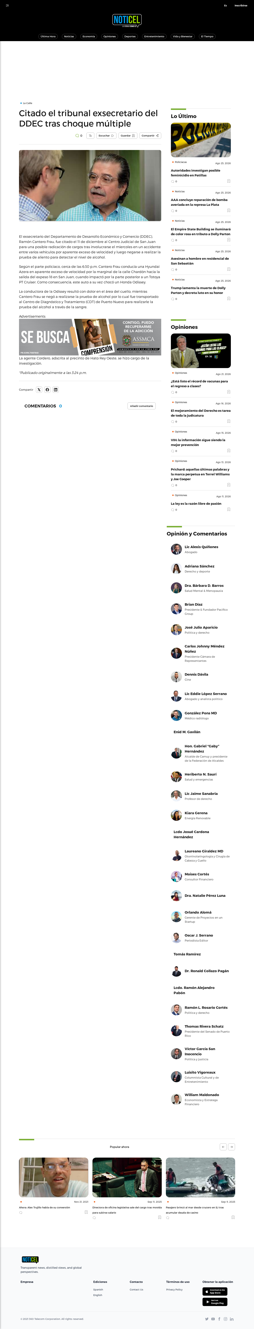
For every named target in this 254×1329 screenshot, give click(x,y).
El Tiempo (207, 36)
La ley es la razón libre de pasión (196, 503)
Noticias (69, 36)
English (97, 1295)
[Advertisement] (127, 67)
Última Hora (48, 36)
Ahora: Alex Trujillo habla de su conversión (44, 1207)
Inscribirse (241, 5)
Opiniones (110, 36)
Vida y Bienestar (182, 36)
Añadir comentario (141, 406)
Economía (89, 36)
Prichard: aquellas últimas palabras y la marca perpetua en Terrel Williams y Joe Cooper (200, 474)
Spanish (98, 1289)
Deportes (130, 36)
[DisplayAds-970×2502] (90, 337)
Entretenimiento (154, 36)
